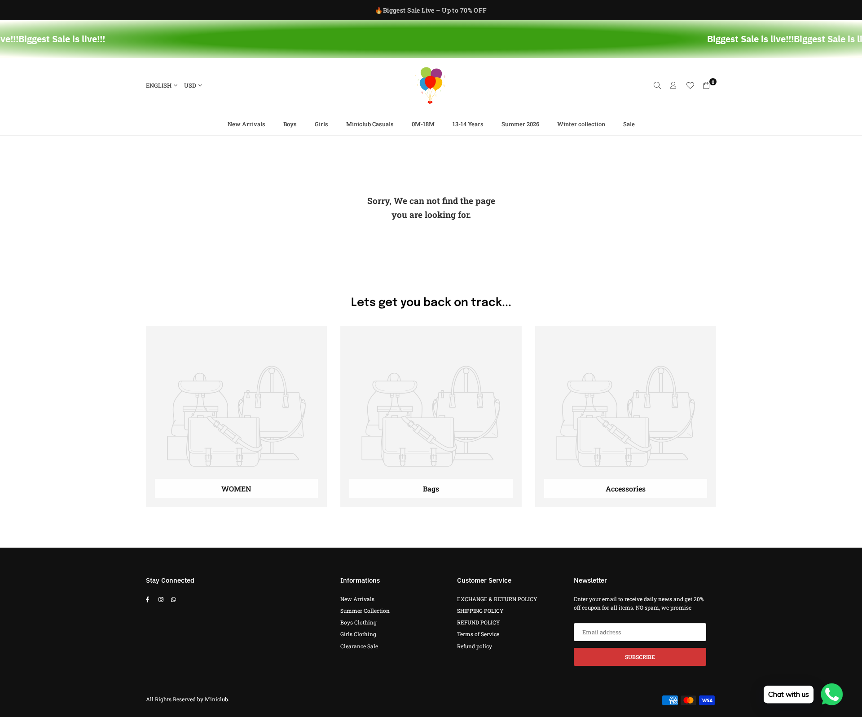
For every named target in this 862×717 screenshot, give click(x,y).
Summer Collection (365, 610)
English (159, 85)
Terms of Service (478, 633)
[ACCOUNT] (673, 85)
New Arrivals (246, 124)
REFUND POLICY (478, 622)
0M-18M (423, 124)
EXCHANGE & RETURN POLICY (497, 598)
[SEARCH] (657, 85)
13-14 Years (468, 124)
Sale (629, 124)
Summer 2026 (520, 124)
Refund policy (474, 646)
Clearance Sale (359, 646)
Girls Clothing (358, 633)
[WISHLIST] (690, 85)
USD (190, 85)
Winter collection (581, 124)
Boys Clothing (358, 622)
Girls (321, 124)
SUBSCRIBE (640, 656)
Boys (290, 124)
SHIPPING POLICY (480, 610)
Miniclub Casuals (370, 124)
